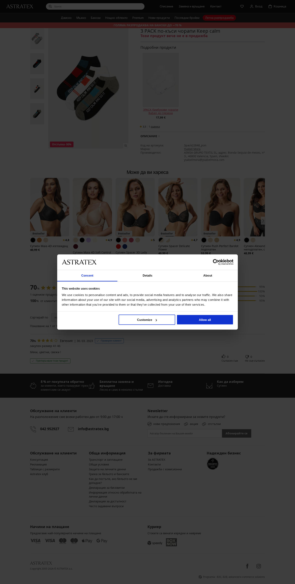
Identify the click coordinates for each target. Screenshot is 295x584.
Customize (144, 319)
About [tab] (207, 275)
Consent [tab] (87, 275)
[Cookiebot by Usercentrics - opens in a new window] (215, 262)
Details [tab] (148, 275)
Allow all (205, 319)
